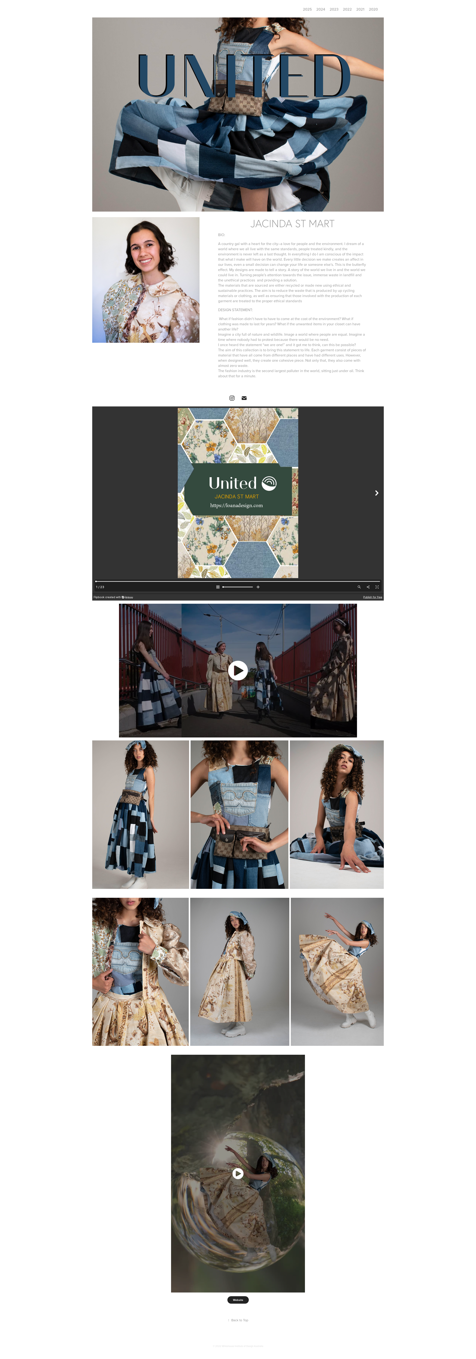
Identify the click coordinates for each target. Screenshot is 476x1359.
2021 (360, 9)
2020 (373, 9)
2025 (307, 9)
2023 (334, 9)
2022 (347, 9)
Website (238, 1299)
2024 (320, 9)
